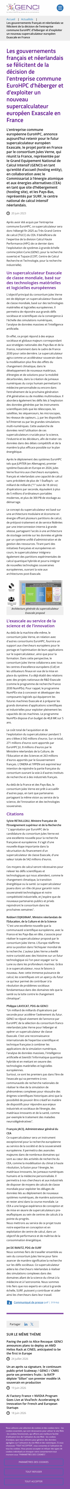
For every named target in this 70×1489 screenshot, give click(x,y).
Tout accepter (33, 1481)
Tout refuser (34, 1471)
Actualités (27, 19)
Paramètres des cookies (34, 1462)
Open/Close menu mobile (60, 7)
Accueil (11, 19)
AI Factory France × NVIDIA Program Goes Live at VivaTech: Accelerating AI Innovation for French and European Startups (33, 1402)
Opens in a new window (31, 1324)
